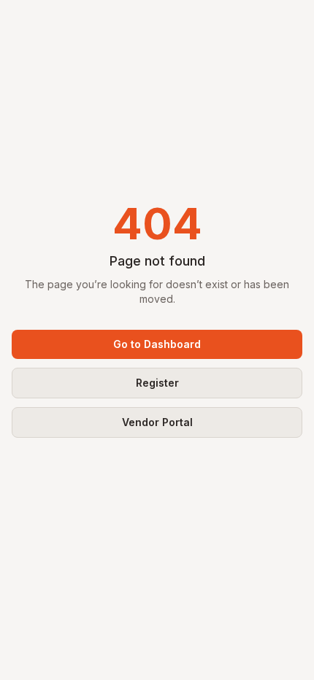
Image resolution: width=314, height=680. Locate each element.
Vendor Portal (157, 422)
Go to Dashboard (157, 344)
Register (157, 382)
